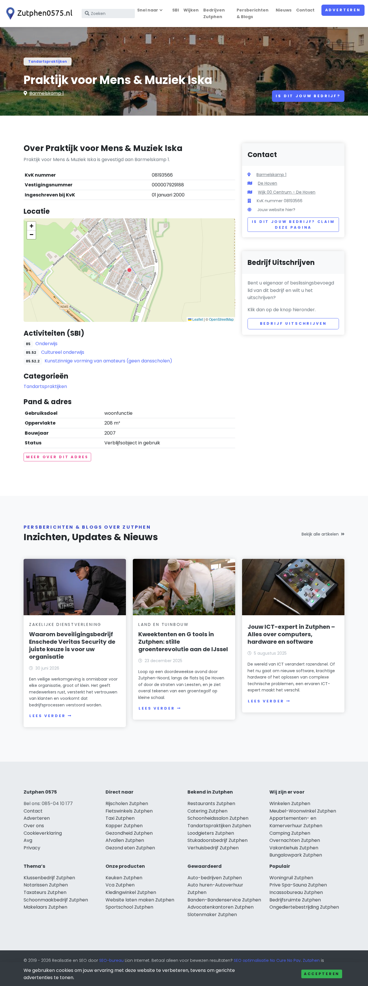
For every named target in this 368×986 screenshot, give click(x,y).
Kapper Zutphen (124, 825)
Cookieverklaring (43, 833)
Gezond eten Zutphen (130, 847)
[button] (129, 270)
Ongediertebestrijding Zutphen (304, 907)
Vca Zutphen (120, 885)
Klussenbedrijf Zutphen (49, 877)
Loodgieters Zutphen (210, 833)
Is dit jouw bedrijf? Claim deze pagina (293, 224)
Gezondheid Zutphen (129, 833)
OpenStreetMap (221, 319)
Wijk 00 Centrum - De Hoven (286, 192)
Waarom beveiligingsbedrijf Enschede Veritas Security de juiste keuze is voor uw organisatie (72, 645)
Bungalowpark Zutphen (295, 855)
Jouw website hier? (276, 210)
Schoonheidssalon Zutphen (217, 818)
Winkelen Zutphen (289, 803)
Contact (305, 10)
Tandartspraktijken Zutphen (219, 825)
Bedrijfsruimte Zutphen (295, 900)
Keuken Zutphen (124, 877)
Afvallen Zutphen (125, 840)
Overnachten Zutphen (294, 840)
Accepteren (322, 973)
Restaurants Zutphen (211, 803)
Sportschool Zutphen (129, 907)
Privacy (32, 847)
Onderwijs (46, 343)
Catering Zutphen (207, 811)
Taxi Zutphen (120, 818)
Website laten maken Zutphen (140, 900)
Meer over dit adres (57, 456)
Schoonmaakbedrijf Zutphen (56, 900)
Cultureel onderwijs (62, 352)
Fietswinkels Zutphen (129, 811)
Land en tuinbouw (163, 624)
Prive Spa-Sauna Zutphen (298, 885)
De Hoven (267, 183)
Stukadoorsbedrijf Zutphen (217, 840)
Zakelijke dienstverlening (65, 624)
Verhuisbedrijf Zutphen (213, 847)
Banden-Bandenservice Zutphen (224, 900)
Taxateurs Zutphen (45, 892)
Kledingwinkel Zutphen (131, 892)
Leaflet (197, 319)
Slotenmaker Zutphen (212, 914)
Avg (28, 840)
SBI (175, 10)
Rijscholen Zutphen (127, 803)
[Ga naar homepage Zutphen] (37, 13)
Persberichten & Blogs (253, 13)
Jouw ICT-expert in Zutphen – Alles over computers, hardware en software (291, 634)
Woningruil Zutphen (291, 877)
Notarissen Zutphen (46, 885)
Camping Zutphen (289, 833)
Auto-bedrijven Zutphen (214, 877)
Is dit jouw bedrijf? (308, 95)
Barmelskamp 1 (46, 93)
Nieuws (284, 10)
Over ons (34, 825)
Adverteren (343, 9)
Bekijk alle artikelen (320, 534)
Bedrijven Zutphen (214, 13)
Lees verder (47, 715)
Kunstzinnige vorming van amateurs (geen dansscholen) (108, 361)
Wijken (191, 10)
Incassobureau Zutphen (296, 892)
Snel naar (147, 10)
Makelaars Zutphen (45, 907)
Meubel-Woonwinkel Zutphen (302, 811)
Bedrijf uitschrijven (293, 323)
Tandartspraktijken (47, 61)
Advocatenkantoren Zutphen (220, 907)
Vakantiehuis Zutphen (293, 847)
